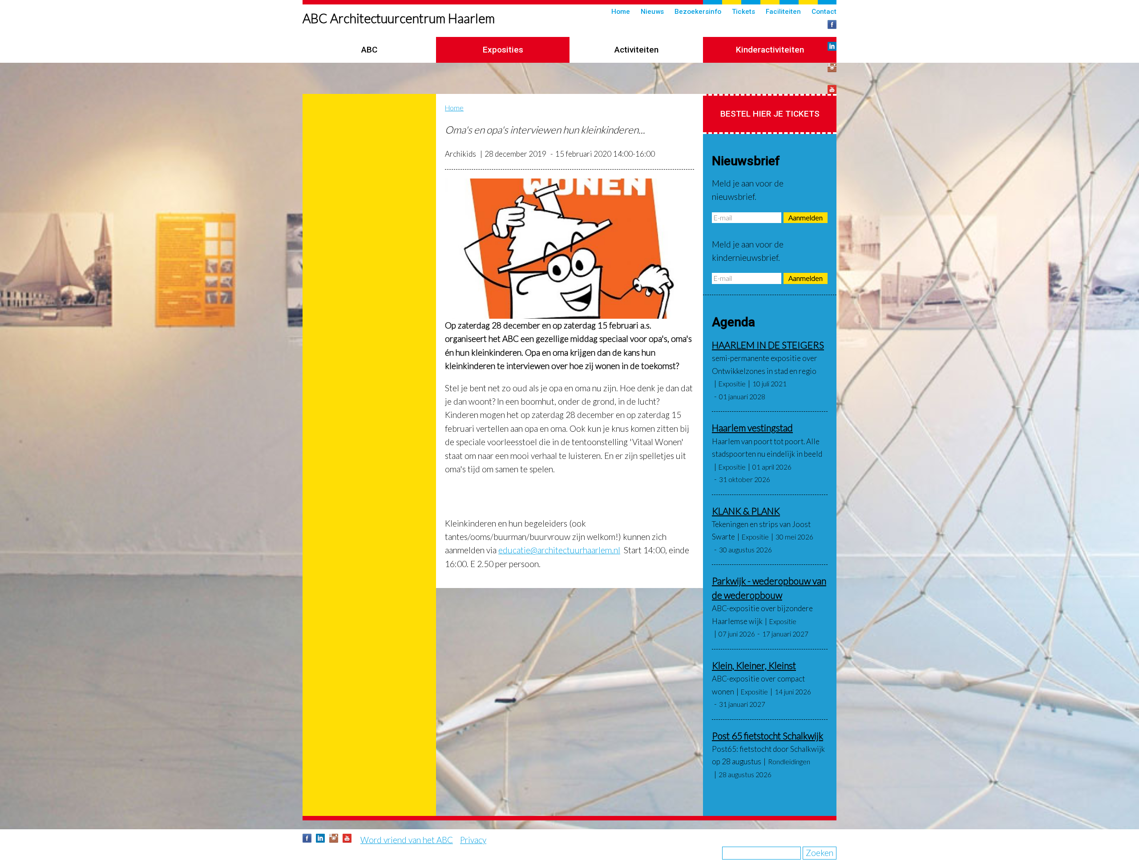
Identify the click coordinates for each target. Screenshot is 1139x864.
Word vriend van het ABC (406, 840)
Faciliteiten (783, 12)
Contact (824, 12)
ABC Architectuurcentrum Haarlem (399, 18)
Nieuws (652, 12)
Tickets (743, 12)
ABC (369, 50)
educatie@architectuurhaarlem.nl (559, 550)
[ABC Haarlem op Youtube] (832, 89)
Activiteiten (636, 50)
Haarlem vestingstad (752, 427)
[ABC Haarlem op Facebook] (832, 24)
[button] (569, 248)
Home (620, 12)
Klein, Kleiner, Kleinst (754, 665)
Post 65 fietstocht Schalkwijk (767, 735)
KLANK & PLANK (746, 510)
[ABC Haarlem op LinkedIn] (832, 46)
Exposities (503, 50)
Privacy (473, 840)
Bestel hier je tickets (770, 114)
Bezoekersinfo (698, 12)
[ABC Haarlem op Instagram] (832, 67)
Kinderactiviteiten (770, 50)
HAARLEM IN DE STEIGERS (768, 344)
